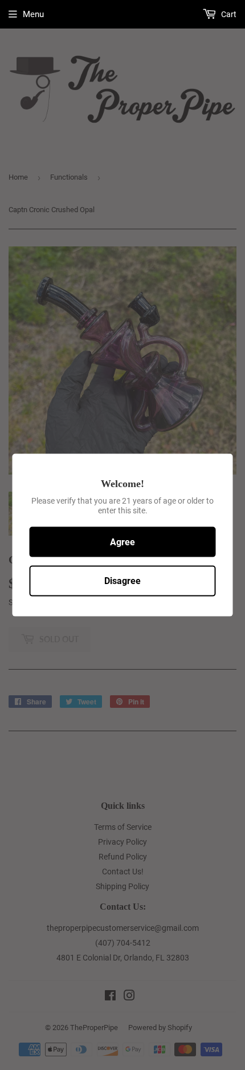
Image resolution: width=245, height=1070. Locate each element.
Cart (227, 14)
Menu (33, 14)
